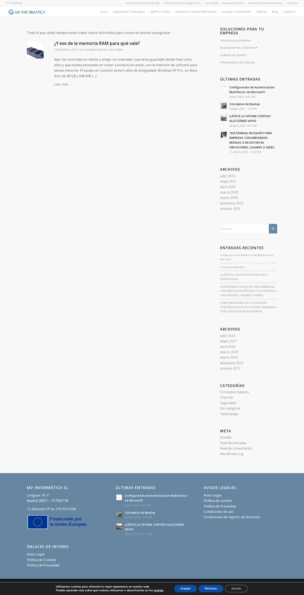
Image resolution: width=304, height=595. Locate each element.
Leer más (61, 84)
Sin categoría (230, 408)
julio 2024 (227, 176)
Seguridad (228, 403)
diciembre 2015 (231, 203)
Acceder (226, 437)
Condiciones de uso (219, 511)
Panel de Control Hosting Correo (182, 3)
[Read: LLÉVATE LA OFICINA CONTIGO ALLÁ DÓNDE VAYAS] (223, 117)
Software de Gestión (233, 55)
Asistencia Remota (233, 3)
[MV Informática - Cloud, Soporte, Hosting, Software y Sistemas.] (27, 11)
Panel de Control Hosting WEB (142, 3)
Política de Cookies (41, 560)
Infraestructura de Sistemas (237, 62)
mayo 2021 (228, 181)
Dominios (292, 3)
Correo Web (211, 3)
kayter (119, 49)
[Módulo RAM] (35, 50)
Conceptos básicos (96, 49)
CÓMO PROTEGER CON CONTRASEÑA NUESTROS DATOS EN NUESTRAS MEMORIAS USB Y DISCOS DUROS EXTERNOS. (248, 307)
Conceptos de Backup (244, 104)
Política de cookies (218, 500)
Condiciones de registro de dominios (232, 517)
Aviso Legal (35, 554)
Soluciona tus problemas (235, 40)
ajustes (158, 590)
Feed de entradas (233, 443)
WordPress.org (231, 454)
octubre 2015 (230, 208)
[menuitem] (143, 3)
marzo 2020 (229, 192)
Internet (226, 397)
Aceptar (185, 588)
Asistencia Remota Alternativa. (265, 3)
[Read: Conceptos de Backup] (223, 105)
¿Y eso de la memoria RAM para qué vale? (97, 43)
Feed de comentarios (236, 448)
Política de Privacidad (43, 565)
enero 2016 (229, 197)
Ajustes (236, 588)
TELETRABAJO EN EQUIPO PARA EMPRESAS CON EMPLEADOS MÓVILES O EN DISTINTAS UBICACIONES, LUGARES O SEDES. (248, 291)
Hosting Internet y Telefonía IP (239, 47)
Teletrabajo (229, 414)
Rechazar (211, 588)
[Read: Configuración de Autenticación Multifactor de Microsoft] (223, 89)
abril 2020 (227, 187)
